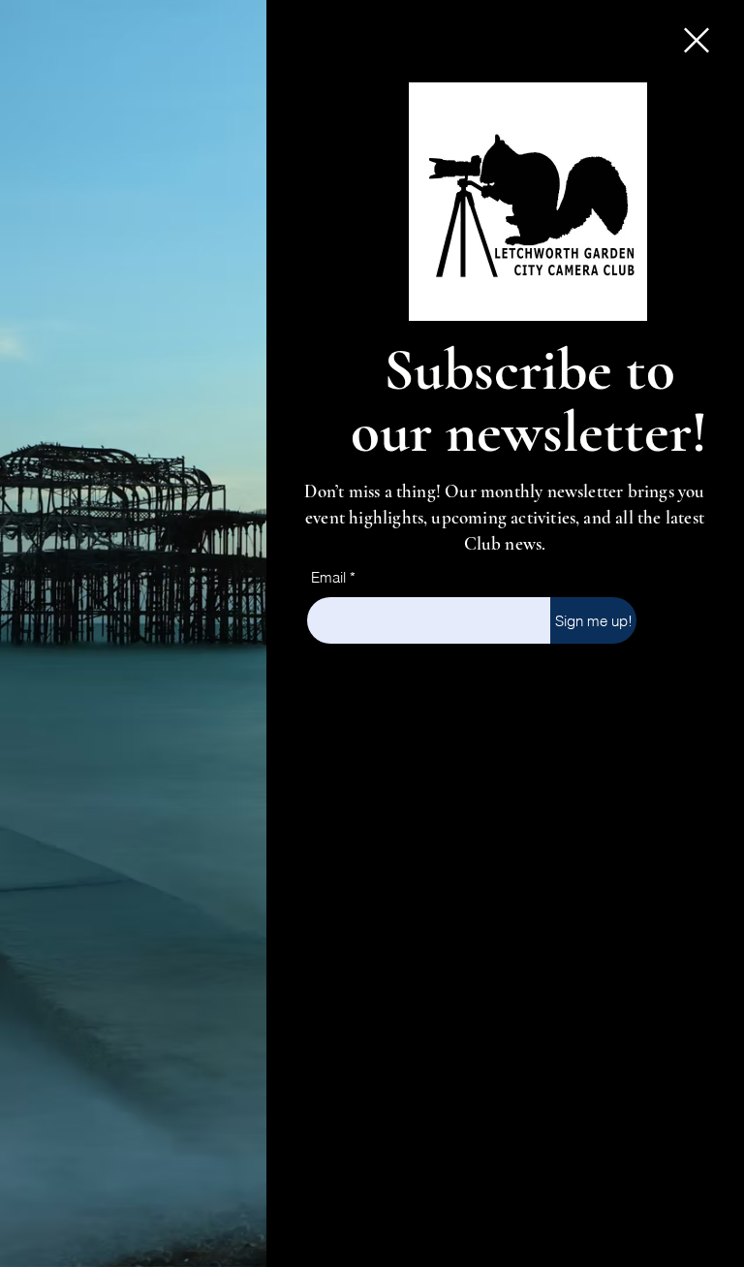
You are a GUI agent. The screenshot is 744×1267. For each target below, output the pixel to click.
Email (328, 577)
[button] (696, 40)
